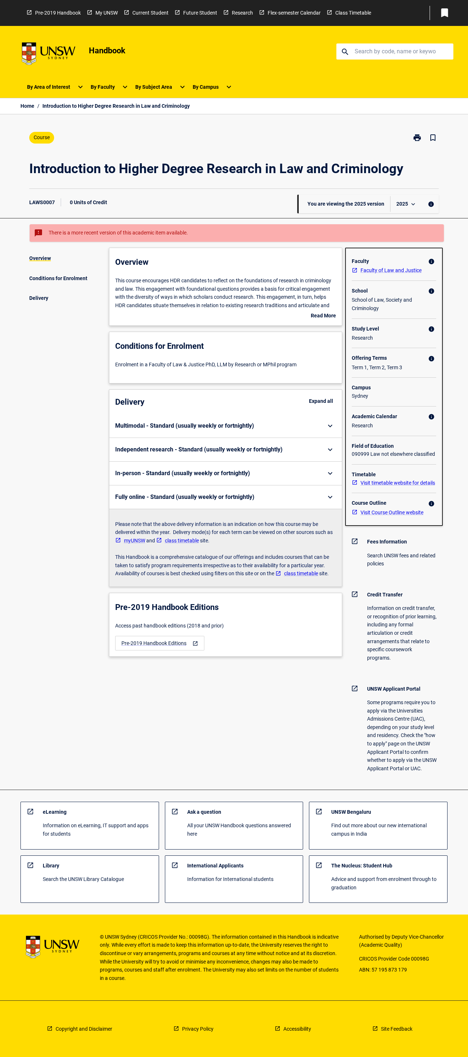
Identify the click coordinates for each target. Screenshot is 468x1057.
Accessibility (297, 1029)
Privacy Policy (198, 1029)
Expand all (321, 401)
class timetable (182, 540)
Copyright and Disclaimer (84, 1029)
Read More (323, 316)
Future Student (200, 13)
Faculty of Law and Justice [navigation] (391, 270)
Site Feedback (396, 1029)
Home (27, 106)
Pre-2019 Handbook (58, 13)
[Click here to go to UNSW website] (48, 54)
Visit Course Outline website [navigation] (392, 512)
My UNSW (106, 13)
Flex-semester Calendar (294, 13)
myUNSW (134, 540)
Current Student (150, 13)
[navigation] (159, 643)
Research (242, 13)
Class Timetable (353, 13)
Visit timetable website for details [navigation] (398, 483)
